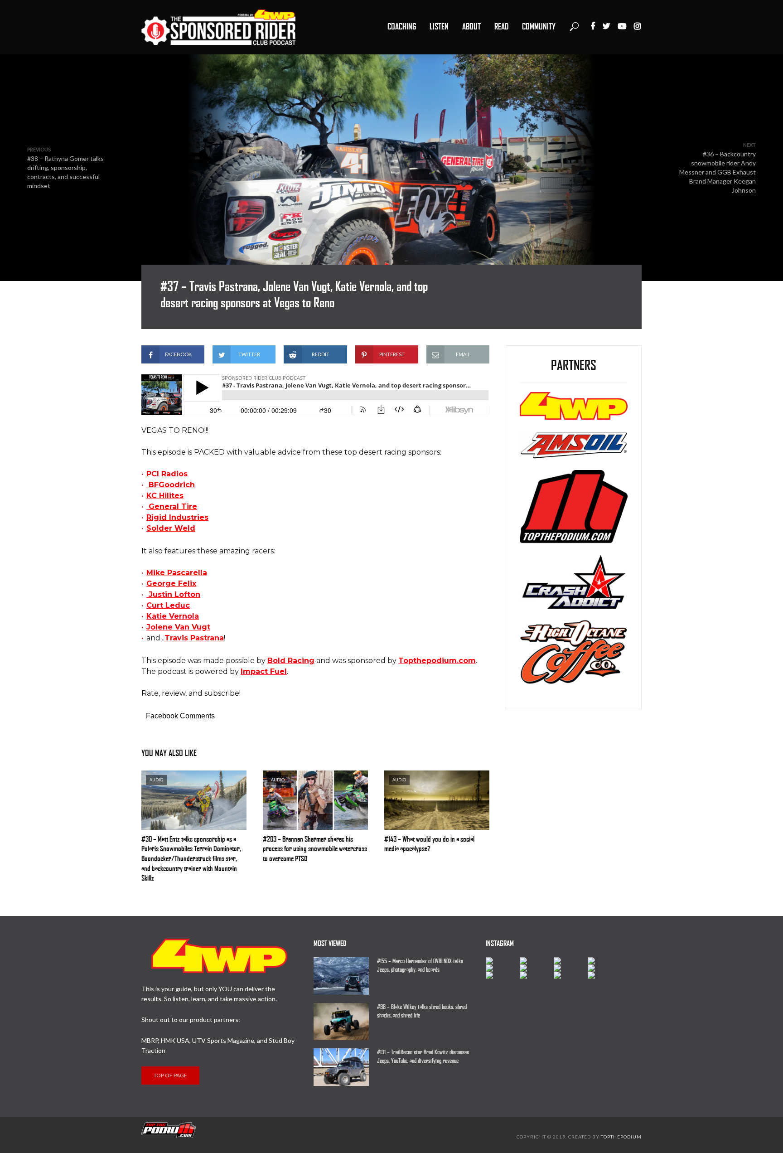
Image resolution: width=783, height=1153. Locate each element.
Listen (439, 26)
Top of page (170, 1075)
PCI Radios (167, 474)
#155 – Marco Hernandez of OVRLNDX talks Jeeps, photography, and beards (420, 965)
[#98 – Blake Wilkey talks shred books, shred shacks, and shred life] (341, 1021)
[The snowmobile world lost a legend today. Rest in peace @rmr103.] (571, 968)
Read (501, 26)
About (471, 26)
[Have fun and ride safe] (503, 960)
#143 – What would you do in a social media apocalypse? (429, 844)
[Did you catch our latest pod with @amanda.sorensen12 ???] (537, 968)
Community (539, 26)
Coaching (401, 26)
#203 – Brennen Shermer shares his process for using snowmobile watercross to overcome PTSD (315, 849)
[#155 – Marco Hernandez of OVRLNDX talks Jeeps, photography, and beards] (341, 975)
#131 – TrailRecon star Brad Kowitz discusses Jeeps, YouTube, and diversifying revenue (423, 1056)
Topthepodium (621, 1136)
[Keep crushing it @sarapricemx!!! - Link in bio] (537, 960)
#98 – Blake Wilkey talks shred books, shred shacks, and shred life (422, 1011)
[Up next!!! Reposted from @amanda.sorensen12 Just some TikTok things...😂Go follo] (605, 968)
